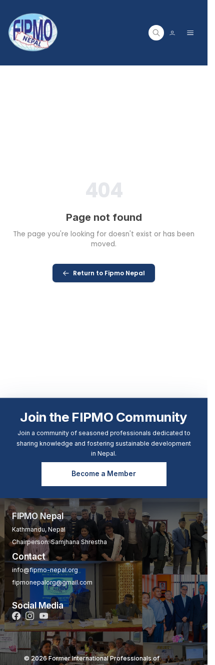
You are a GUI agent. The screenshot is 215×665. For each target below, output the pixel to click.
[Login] (172, 32)
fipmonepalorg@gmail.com (52, 582)
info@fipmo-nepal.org (45, 570)
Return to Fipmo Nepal (109, 273)
